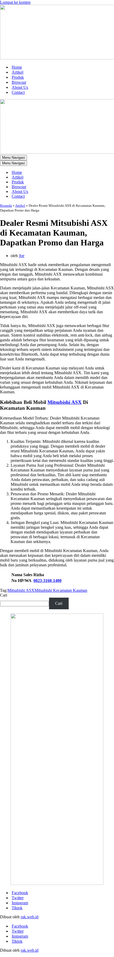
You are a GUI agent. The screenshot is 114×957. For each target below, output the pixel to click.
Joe (21, 255)
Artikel (17, 72)
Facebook (20, 892)
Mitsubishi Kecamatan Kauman (60, 590)
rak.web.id (29, 917)
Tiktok (17, 908)
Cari (3, 595)
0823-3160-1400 (47, 580)
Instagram (20, 903)
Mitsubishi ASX (64, 402)
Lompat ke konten (15, 2)
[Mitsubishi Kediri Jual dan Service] (57, 32)
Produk (18, 77)
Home (17, 67)
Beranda (6, 206)
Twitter (18, 898)
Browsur (19, 82)
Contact (18, 92)
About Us (20, 87)
